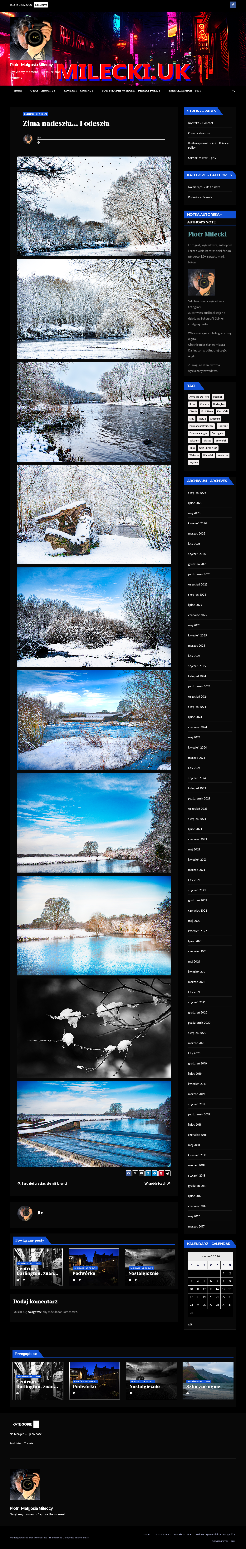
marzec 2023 (196, 870)
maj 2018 (194, 1145)
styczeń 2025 (197, 666)
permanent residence (201, 426)
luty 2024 (194, 768)
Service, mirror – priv (185, 90)
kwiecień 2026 (197, 523)
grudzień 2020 (198, 1012)
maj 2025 (194, 625)
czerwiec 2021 (197, 951)
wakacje (194, 455)
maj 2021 (194, 961)
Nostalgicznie (144, 1273)
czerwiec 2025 (197, 615)
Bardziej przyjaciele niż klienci (44, 1183)
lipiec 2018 (195, 1124)
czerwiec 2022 (197, 910)
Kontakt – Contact (78, 90)
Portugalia (218, 433)
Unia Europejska (208, 448)
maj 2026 (194, 513)
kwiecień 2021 (197, 971)
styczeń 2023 (197, 890)
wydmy (193, 462)
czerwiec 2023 (197, 839)
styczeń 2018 (196, 1175)
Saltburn (194, 440)
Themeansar (81, 1538)
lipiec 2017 (195, 1196)
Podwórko (84, 1273)
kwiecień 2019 (197, 1084)
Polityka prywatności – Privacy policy (131, 90)
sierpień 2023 (197, 819)
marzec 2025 (196, 645)
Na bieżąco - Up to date (35, 114)
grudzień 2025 (197, 564)
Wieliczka (223, 455)
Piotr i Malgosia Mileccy (31, 64)
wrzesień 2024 (198, 696)
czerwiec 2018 (197, 1135)
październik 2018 (199, 1114)
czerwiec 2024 (197, 727)
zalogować (35, 1312)
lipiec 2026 (195, 503)
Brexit (192, 404)
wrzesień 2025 (198, 584)
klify (191, 418)
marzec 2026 (196, 533)
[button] (233, 90)
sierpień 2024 (197, 707)
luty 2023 (194, 880)
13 (211, 1289)
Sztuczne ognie (203, 1386)
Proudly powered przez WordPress (29, 1538)
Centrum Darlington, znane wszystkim (37, 1273)
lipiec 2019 (195, 1073)
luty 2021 (194, 992)
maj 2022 (194, 921)
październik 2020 (199, 1022)
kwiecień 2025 (197, 635)
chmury (204, 404)
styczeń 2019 (196, 1104)
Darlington (219, 404)
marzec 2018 (196, 1165)
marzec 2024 (196, 757)
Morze (202, 418)
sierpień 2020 (197, 1033)
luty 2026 (194, 543)
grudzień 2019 (197, 1063)
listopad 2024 (197, 676)
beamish (218, 397)
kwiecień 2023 (197, 859)
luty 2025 (194, 656)
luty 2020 (194, 1053)
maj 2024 (194, 737)
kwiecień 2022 (197, 931)
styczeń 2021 (196, 1002)
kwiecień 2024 (197, 747)
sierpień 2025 (197, 594)
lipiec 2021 (195, 941)
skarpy (207, 440)
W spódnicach (156, 1183)
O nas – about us (42, 90)
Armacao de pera (199, 397)
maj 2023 (194, 849)
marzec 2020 (196, 1043)
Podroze (223, 426)
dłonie (193, 411)
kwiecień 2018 (197, 1155)
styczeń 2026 (197, 554)
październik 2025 (199, 574)
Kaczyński (222, 411)
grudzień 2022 (197, 900)
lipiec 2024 (195, 717)
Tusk (192, 448)
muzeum (215, 418)
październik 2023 (199, 798)
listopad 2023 (197, 788)
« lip (190, 1324)
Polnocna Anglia (198, 433)
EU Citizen (207, 411)
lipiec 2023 (195, 829)
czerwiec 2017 (197, 1206)
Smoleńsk (221, 440)
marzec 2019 (196, 1094)
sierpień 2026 (197, 493)
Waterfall (208, 455)
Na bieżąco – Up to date (204, 187)
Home (18, 90)
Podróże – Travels (200, 197)
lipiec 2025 (195, 605)
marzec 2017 (196, 1226)
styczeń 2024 (197, 778)
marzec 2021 (196, 982)
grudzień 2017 (197, 1185)
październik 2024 (199, 686)
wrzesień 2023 (197, 808)
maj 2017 (194, 1216)
